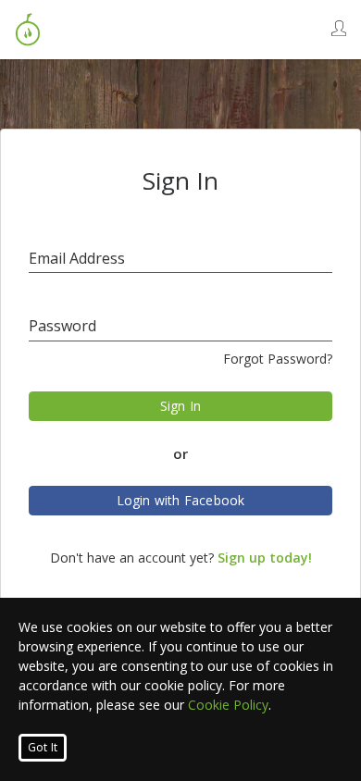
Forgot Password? (277, 358)
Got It (42, 747)
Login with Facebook (181, 500)
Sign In (180, 406)
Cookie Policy (228, 704)
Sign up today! (265, 557)
